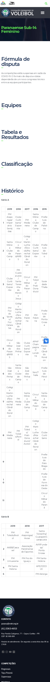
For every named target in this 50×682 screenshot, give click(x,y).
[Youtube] (10, 652)
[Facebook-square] (3, 652)
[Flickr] (14, 652)
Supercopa (6, 677)
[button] (46, 3)
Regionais (5, 669)
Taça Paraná (6, 673)
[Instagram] (6, 652)
